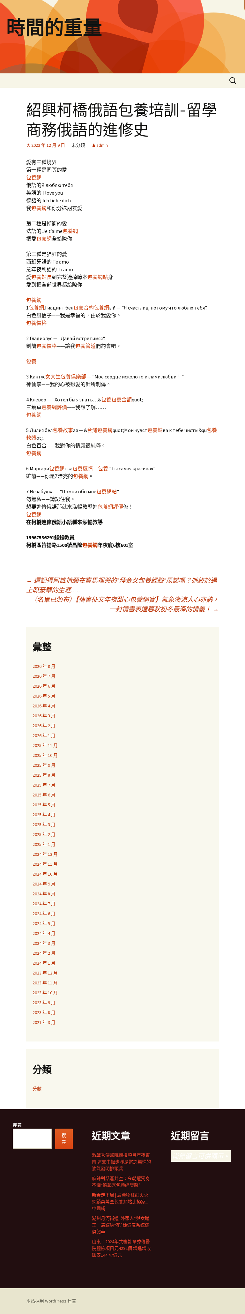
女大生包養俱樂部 (65, 376)
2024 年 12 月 (45, 854)
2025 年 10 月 (45, 755)
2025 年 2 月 (44, 834)
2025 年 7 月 (44, 785)
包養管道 (85, 346)
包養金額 (121, 399)
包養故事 (63, 430)
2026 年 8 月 (44, 666)
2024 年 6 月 (44, 913)
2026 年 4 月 (44, 706)
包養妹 (155, 430)
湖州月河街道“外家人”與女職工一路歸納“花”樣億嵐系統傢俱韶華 (120, 1225)
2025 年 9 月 (44, 765)
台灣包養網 (100, 430)
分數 (37, 1089)
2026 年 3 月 (44, 716)
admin (102, 145)
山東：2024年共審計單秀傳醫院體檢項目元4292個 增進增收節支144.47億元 (121, 1248)
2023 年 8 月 (44, 1012)
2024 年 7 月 (44, 904)
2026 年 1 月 (44, 735)
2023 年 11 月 (45, 983)
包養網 (33, 177)
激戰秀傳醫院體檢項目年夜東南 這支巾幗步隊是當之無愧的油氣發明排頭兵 (121, 1161)
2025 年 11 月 (45, 745)
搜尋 (17, 1125)
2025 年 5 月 (44, 805)
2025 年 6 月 (44, 795)
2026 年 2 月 (44, 725)
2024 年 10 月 (45, 874)
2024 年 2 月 (44, 953)
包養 (31, 361)
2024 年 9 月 (44, 884)
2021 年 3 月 (44, 1022)
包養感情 (82, 468)
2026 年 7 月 (44, 676)
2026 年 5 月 (44, 696)
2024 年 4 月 (44, 933)
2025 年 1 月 (44, 844)
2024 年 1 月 (44, 963)
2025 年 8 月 (44, 775)
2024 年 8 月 (44, 894)
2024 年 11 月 (45, 864)
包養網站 (97, 277)
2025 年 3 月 (44, 824)
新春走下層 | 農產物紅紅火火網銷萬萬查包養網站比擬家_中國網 (120, 1201)
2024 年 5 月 (44, 923)
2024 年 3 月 (44, 943)
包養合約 (83, 307)
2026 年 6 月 (44, 686)
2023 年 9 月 (44, 1002)
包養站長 (41, 277)
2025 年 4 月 (44, 815)
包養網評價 (54, 407)
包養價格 (36, 323)
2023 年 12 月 (45, 973)
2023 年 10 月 (45, 993)
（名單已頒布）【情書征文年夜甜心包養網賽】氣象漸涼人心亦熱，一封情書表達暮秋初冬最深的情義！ (125, 604)
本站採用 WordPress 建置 (51, 1301)
